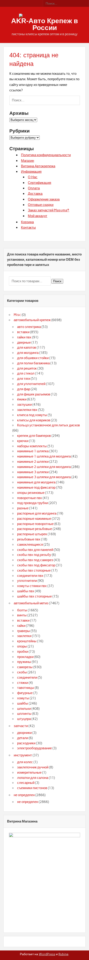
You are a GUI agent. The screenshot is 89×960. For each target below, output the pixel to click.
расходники (26, 743)
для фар (23, 389)
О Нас (32, 177)
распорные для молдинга (36, 513)
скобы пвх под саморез (35, 560)
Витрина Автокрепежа (38, 166)
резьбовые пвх (28, 539)
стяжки (22, 683)
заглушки (24, 404)
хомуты (23, 698)
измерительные (29, 772)
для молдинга (28, 353)
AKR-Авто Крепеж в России (44, 24)
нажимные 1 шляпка (33, 451)
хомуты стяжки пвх (32, 586)
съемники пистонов (32, 788)
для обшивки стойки (33, 358)
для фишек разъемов (33, 394)
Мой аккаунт (37, 216)
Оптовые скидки (40, 205)
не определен (24, 795)
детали (22, 738)
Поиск (57, 281)
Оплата (34, 188)
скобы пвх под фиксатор (36, 565)
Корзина (27, 222)
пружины (24, 662)
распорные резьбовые (34, 529)
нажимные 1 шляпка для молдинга (44, 456)
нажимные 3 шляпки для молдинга (44, 477)
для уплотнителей (31, 384)
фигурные (25, 693)
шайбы (22, 703)
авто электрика (29, 327)
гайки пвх (24, 337)
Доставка (35, 194)
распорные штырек (32, 534)
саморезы (25, 667)
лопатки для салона (32, 778)
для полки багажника (33, 363)
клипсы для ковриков (33, 420)
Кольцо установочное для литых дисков (48, 425)
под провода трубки (32, 503)
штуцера (24, 719)
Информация (31, 172)
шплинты (24, 714)
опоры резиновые (30, 493)
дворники (24, 733)
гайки (21, 626)
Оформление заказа (44, 199)
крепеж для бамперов (34, 436)
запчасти (21, 726)
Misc (17, 315)
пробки (22, 652)
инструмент (23, 755)
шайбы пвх (25, 591)
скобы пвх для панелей (35, 550)
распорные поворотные (35, 524)
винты (22, 615)
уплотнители (27, 581)
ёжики (21, 399)
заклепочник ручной (32, 767)
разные (23, 508)
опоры (22, 646)
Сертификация (39, 183)
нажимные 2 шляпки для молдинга (44, 467)
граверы (23, 631)
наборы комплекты (32, 446)
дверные (24, 342)
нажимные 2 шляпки (33, 462)
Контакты (28, 227)
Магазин (27, 161)
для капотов (26, 347)
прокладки (25, 657)
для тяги (23, 379)
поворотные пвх (29, 498)
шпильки (24, 709)
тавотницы (25, 688)
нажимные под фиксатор (36, 487)
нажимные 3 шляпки (33, 472)
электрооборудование (34, 748)
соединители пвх (30, 576)
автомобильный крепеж (32, 320)
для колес (25, 762)
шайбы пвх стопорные (34, 596)
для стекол (25, 373)
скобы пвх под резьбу (34, 555)
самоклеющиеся (30, 544)
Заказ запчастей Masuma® (48, 210)
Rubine (63, 954)
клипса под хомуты (32, 415)
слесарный (25, 783)
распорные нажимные (34, 519)
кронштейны (27, 641)
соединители (27, 677)
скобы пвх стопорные (34, 570)
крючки (22, 441)
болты (22, 610)
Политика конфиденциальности (46, 155)
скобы (22, 672)
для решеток (27, 368)
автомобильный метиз (31, 603)
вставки (23, 332)
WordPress (47, 954)
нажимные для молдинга (36, 482)
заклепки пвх (27, 410)
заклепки (24, 636)
